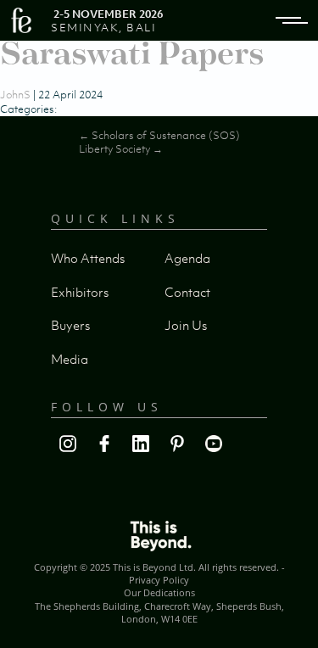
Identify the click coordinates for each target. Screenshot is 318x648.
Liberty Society (121, 149)
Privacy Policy (159, 579)
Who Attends (88, 257)
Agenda (187, 257)
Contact (187, 291)
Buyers (70, 324)
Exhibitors (80, 291)
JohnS (15, 94)
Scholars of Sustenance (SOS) (159, 135)
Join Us (186, 324)
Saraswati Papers (132, 52)
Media (69, 358)
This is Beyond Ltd (153, 567)
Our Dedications (159, 592)
